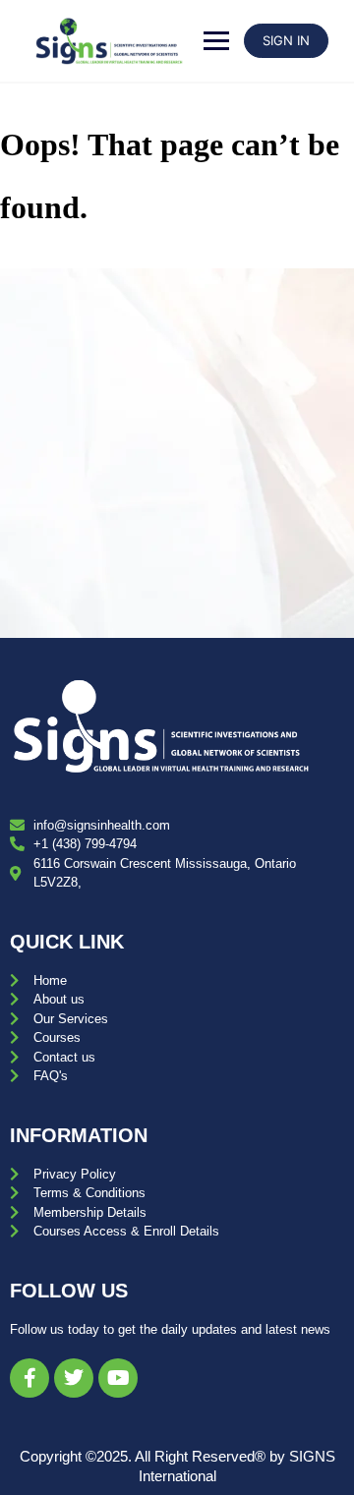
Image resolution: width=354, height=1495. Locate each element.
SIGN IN (286, 40)
